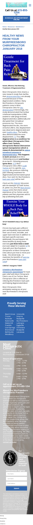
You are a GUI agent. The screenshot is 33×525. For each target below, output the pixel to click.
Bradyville (20, 330)
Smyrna (19, 316)
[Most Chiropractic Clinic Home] (16, 4)
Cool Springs (10, 327)
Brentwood (9, 330)
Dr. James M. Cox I (19, 508)
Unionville (20, 314)
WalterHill (9, 323)
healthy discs (12, 132)
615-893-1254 (21, 11)
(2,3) (14, 163)
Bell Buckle (9, 332)
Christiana (20, 327)
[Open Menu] (30, 5)
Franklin (8, 325)
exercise (26, 257)
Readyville (20, 318)
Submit (16, 488)
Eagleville (20, 325)
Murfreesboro (22, 321)
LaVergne (20, 323)
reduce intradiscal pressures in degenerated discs (16, 152)
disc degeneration (13, 108)
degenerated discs (13, 96)
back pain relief (9, 179)
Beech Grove (10, 314)
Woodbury (9, 334)
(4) (27, 246)
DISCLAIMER (8, 505)
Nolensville (9, 321)
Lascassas (20, 332)
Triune (7, 316)
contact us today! (10, 442)
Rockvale (8, 318)
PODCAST (17, 183)
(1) (15, 137)
